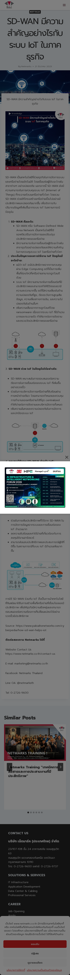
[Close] (67, 457)
